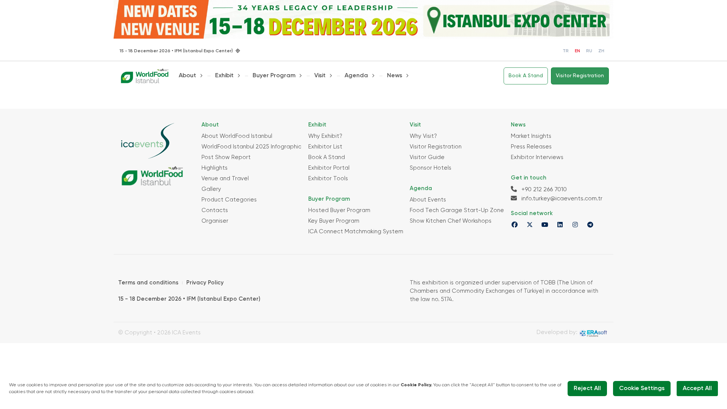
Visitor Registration (580, 75)
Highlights (214, 168)
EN (577, 51)
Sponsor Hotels (430, 168)
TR (566, 51)
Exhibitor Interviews (537, 157)
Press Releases (531, 147)
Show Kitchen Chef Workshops (450, 221)
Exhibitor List (325, 147)
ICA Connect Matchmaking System (355, 231)
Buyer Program (274, 76)
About (187, 76)
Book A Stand (526, 75)
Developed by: (558, 332)
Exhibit (224, 76)
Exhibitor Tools (328, 178)
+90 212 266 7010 (543, 190)
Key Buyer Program (333, 221)
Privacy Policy (205, 283)
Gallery (211, 189)
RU (589, 51)
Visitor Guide (427, 157)
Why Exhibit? (325, 136)
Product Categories (229, 200)
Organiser (214, 221)
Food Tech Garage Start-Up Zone (457, 210)
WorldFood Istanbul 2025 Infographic (251, 147)
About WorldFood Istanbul (236, 136)
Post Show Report (226, 157)
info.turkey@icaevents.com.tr (561, 199)
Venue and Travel (225, 178)
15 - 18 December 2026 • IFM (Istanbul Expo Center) (189, 299)
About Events (428, 200)
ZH (601, 51)
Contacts (214, 210)
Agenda (356, 76)
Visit (320, 76)
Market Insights (531, 136)
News (394, 76)
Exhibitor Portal (328, 168)
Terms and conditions (148, 283)
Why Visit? (423, 136)
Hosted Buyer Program (339, 210)
